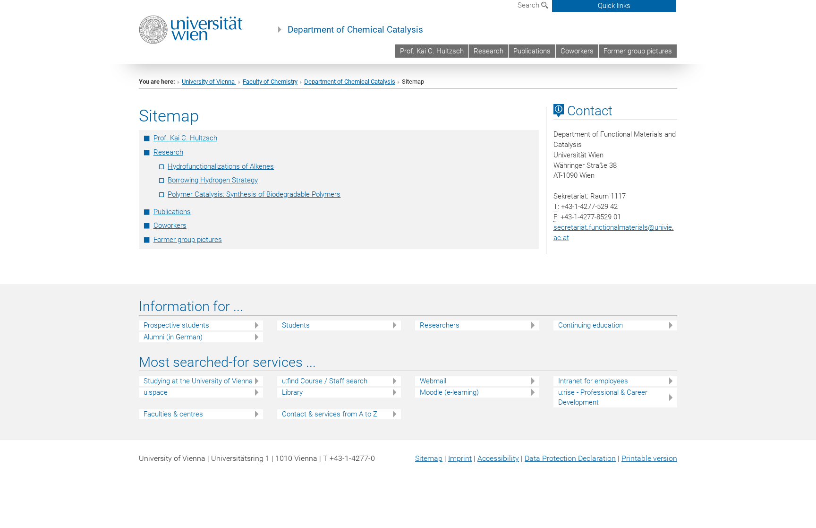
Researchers (439, 325)
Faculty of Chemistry (270, 81)
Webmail (433, 381)
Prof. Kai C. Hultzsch (432, 51)
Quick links (614, 5)
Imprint (460, 458)
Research (488, 51)
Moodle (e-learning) (449, 392)
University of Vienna (209, 81)
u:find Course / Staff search (324, 381)
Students (296, 325)
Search (529, 5)
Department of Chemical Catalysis (355, 30)
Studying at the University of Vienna (198, 381)
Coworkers (577, 51)
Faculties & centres (173, 414)
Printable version (649, 458)
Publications (532, 51)
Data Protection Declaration (570, 458)
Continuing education (590, 325)
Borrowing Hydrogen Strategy (213, 180)
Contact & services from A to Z (329, 414)
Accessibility (498, 458)
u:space (156, 392)
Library (292, 392)
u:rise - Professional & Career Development (602, 397)
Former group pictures (638, 51)
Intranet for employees (593, 381)
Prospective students (176, 325)
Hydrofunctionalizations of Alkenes (221, 166)
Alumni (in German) (173, 337)
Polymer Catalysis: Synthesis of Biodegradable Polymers (254, 194)
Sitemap (428, 458)
